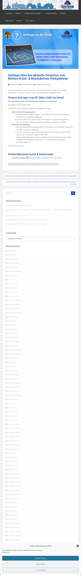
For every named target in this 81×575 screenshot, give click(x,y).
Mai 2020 (11, 511)
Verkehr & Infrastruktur (43, 84)
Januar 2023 (12, 379)
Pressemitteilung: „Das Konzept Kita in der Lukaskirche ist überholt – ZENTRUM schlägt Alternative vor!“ (39, 210)
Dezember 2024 (13, 300)
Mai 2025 (11, 284)
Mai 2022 (11, 412)
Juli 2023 (11, 362)
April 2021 (11, 465)
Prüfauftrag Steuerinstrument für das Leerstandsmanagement (27, 220)
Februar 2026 (12, 263)
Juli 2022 (11, 403)
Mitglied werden (51, 13)
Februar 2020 (12, 523)
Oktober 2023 (13, 358)
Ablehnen (40, 564)
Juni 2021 (11, 457)
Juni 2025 (11, 280)
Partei (18, 13)
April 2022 (11, 416)
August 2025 (12, 275)
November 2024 (13, 304)
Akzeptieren (40, 558)
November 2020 (13, 486)
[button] (78, 546)
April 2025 (11, 288)
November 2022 (13, 387)
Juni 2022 (11, 408)
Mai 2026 (11, 255)
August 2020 (12, 498)
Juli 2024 (11, 321)
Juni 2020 (11, 507)
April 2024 (11, 333)
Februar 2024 (12, 342)
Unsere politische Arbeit (33, 13)
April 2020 (11, 515)
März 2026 (11, 259)
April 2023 (11, 366)
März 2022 (11, 420)
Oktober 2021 (13, 441)
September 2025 (13, 271)
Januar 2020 (12, 527)
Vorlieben (40, 570)
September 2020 (13, 494)
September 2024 (13, 313)
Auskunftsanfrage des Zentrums (18, 164)
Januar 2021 (12, 478)
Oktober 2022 (13, 391)
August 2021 (12, 449)
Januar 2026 (12, 267)
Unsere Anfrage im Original (38, 158)
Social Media (29, 21)
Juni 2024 (11, 325)
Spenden (62, 13)
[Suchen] (73, 193)
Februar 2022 (12, 424)
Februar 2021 (12, 474)
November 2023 (13, 354)
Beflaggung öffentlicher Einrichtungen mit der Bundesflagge (26, 224)
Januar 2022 (12, 428)
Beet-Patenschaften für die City (16, 216)
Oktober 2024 (13, 309)
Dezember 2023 (13, 350)
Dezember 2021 (13, 432)
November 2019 (13, 536)
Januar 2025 (12, 296)
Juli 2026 (11, 251)
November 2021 (13, 437)
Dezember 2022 (13, 383)
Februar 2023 (12, 375)
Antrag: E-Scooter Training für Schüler (18, 205)
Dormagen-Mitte (48, 164)
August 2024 (12, 317)
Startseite (9, 13)
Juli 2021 (11, 453)
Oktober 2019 (13, 540)
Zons (55, 164)
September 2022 (13, 395)
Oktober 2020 (13, 490)
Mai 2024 (11, 329)
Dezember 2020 (13, 482)
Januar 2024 (12, 346)
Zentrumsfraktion (26, 84)
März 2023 (11, 370)
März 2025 (11, 292)
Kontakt (19, 21)
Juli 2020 (11, 503)
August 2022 (12, 399)
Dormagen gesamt (35, 164)
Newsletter (9, 21)
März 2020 (11, 519)
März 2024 (11, 337)
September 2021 (13, 445)
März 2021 (11, 470)
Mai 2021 (11, 461)
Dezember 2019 (13, 532)
